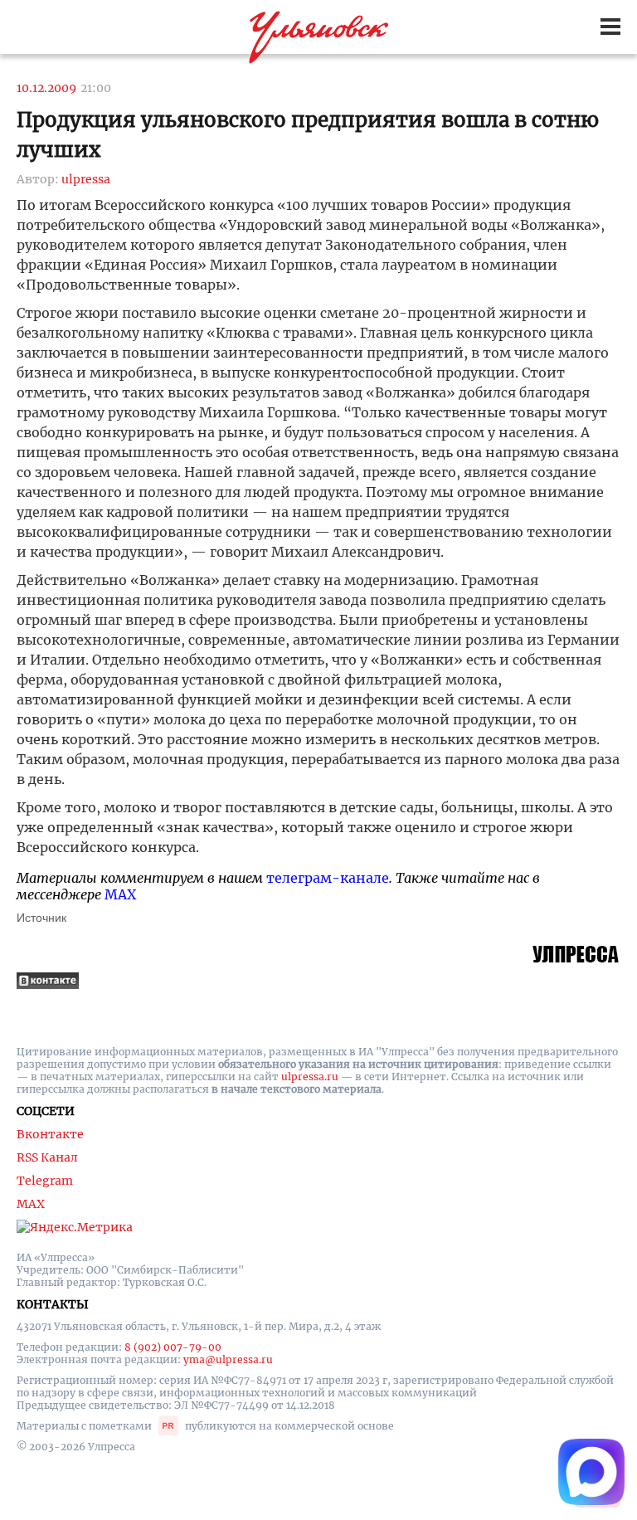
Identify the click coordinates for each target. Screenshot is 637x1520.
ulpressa (85, 179)
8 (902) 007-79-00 (172, 1347)
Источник (41, 917)
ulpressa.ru (309, 1076)
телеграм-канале (327, 878)
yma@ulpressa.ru (228, 1359)
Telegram (45, 1180)
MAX (120, 894)
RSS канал (47, 1157)
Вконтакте (50, 1134)
